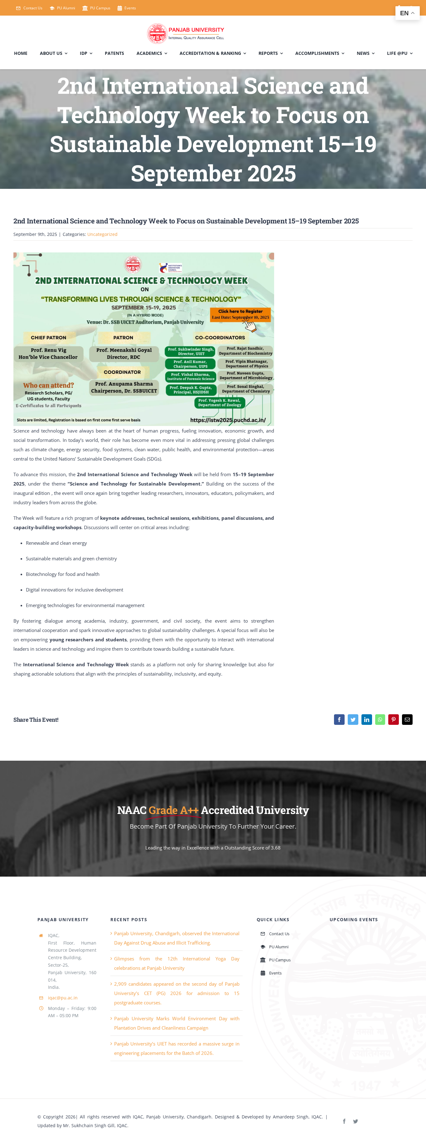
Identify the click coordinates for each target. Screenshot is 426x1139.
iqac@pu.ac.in (63, 998)
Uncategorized (102, 234)
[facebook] (344, 1121)
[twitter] (355, 1121)
